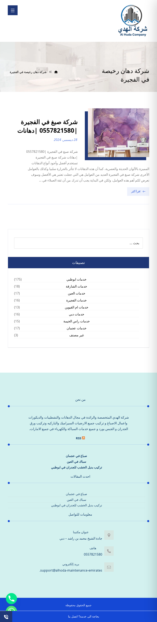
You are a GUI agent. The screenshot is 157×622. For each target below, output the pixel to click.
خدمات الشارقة (76, 286)
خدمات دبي (76, 314)
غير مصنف (76, 335)
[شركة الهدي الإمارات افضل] (132, 21)
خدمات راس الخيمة (76, 321)
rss (78, 438)
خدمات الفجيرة (76, 300)
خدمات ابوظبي (76, 279)
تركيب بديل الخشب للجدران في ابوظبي (76, 467)
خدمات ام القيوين (76, 307)
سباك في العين (76, 461)
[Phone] (11, 598)
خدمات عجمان (76, 328)
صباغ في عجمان (76, 456)
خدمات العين (76, 293)
